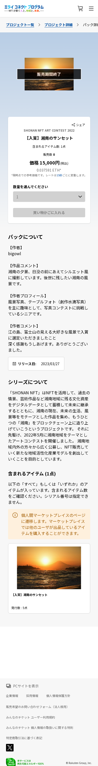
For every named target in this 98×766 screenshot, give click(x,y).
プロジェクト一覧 (20, 24)
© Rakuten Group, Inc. (79, 763)
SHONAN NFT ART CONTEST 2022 (49, 130)
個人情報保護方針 (58, 695)
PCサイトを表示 (26, 685)
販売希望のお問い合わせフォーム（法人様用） (37, 706)
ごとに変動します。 (74, 175)
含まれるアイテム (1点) (32, 473)
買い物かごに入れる (49, 212)
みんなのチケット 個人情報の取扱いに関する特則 (39, 728)
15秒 (59, 175)
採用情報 (32, 695)
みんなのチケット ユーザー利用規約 (30, 717)
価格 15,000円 (45, 162)
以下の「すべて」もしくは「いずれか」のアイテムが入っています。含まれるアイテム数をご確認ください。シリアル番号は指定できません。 (48, 493)
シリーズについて (28, 382)
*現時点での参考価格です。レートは (34, 175)
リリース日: (27, 363)
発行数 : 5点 (19, 608)
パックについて (25, 236)
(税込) (64, 163)
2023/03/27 (50, 363)
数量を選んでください (30, 186)
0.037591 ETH (48, 170)
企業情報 (12, 695)
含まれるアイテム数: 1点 (49, 146)
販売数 (48, 154)
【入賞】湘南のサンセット (49, 138)
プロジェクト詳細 (58, 24)
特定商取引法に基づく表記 (24, 738)
